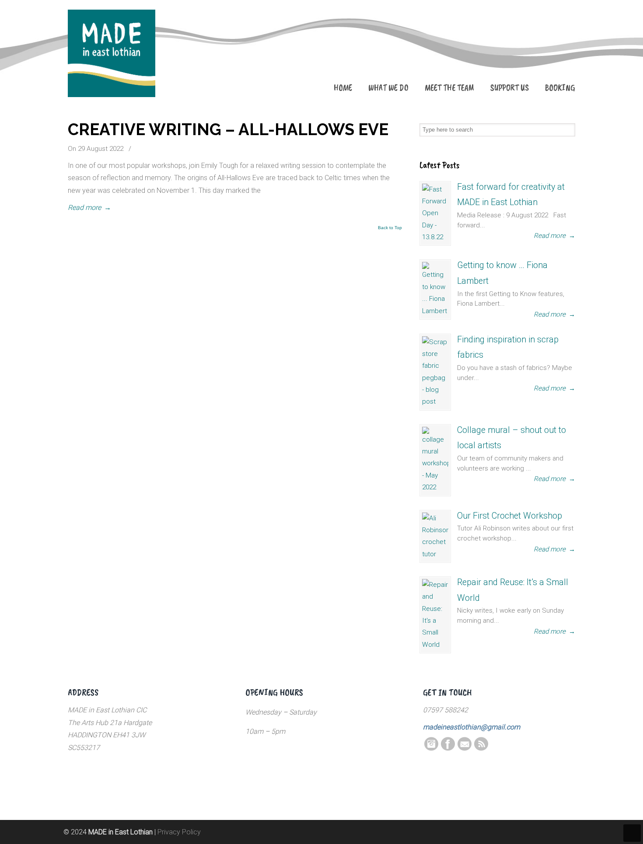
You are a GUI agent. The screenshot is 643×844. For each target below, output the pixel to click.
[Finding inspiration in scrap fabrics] (435, 372)
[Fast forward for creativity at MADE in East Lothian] (435, 214)
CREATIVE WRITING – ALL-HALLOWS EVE (228, 129)
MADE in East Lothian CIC (111, 53)
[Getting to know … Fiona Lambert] (435, 289)
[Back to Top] (632, 833)
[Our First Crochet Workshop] (435, 536)
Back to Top (390, 228)
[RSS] (481, 748)
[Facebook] (448, 748)
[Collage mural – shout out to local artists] (435, 460)
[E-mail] (465, 748)
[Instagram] (431, 748)
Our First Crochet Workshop (509, 516)
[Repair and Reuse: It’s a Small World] (435, 615)
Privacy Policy (179, 832)
